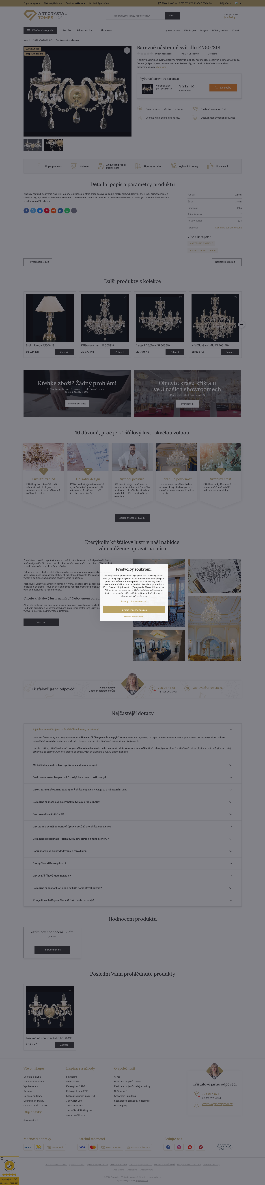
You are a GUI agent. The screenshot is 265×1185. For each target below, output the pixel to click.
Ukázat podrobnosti (133, 616)
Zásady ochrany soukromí (134, 601)
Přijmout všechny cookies (134, 610)
